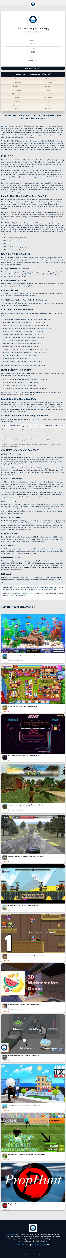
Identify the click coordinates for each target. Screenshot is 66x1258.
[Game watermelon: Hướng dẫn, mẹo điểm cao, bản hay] (33, 1000)
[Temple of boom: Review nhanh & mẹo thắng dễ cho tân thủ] (33, 951)
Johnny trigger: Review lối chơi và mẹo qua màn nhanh (24, 1105)
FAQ (44, 1245)
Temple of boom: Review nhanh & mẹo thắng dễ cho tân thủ (26, 955)
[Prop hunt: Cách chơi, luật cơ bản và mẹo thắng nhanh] (33, 1200)
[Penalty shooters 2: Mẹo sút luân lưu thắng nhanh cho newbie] (33, 1150)
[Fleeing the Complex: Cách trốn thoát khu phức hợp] (33, 1052)
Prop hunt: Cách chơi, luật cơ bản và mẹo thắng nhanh (24, 1204)
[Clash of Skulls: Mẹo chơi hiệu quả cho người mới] (33, 902)
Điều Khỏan (26, 1245)
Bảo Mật (33, 1245)
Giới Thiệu (18, 1245)
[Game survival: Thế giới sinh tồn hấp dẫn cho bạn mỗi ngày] (33, 801)
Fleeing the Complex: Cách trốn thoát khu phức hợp (23, 1055)
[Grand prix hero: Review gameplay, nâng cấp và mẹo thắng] (33, 852)
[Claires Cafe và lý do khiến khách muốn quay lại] (33, 702)
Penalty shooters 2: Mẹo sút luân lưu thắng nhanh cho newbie (26, 1154)
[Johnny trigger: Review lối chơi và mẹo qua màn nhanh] (33, 1101)
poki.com (14, 241)
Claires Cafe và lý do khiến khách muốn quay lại (22, 706)
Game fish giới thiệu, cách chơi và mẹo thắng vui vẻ (23, 655)
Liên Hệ (39, 1245)
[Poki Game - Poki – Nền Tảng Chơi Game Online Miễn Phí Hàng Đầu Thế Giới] (33, 4)
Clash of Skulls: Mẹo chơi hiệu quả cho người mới (23, 905)
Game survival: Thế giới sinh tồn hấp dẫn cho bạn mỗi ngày (26, 805)
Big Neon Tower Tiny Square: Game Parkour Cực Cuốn (24, 755)
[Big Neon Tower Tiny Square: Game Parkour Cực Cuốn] (33, 752)
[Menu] (3, 4)
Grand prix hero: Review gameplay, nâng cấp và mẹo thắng (25, 856)
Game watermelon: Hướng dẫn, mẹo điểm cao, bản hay (24, 1004)
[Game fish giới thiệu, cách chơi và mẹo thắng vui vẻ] (33, 651)
